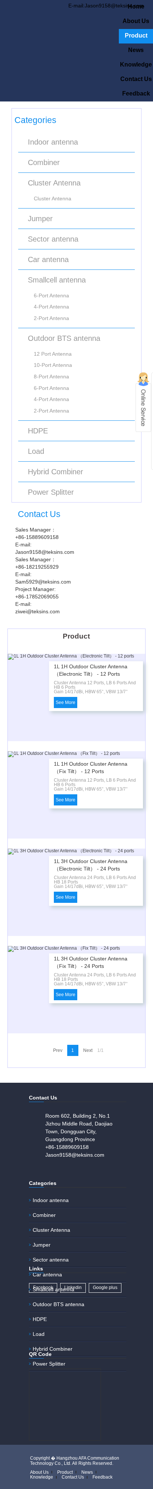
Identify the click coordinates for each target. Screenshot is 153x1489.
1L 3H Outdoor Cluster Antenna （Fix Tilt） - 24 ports (90, 962)
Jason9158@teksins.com (74, 1155)
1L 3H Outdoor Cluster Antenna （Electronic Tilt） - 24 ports (90, 865)
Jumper (40, 218)
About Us (136, 21)
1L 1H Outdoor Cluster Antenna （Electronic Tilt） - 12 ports (90, 670)
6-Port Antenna (51, 295)
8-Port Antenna (51, 376)
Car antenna (48, 259)
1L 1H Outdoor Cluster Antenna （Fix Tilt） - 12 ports (90, 767)
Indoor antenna (53, 142)
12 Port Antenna (53, 354)
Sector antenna (53, 239)
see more (65, 702)
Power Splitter (51, 492)
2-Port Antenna (51, 318)
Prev (57, 1050)
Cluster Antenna (54, 183)
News (136, 50)
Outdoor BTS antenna (64, 338)
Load (36, 451)
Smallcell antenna (57, 280)
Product (136, 35)
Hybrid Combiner (55, 472)
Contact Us (136, 79)
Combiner (44, 162)
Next (87, 1050)
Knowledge (136, 64)
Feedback (136, 93)
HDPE (38, 431)
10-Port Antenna (53, 365)
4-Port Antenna (51, 307)
